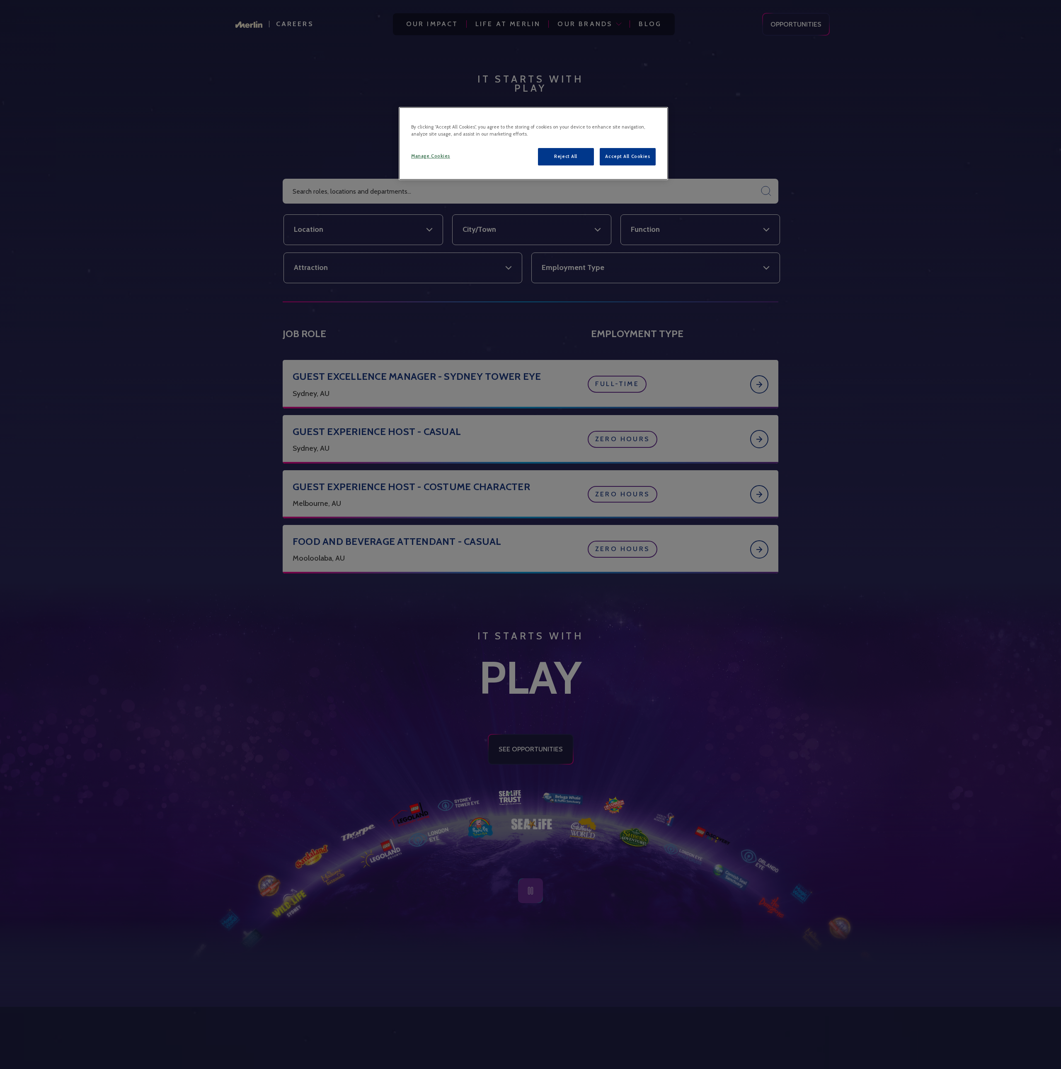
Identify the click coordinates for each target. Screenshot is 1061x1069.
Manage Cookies (430, 156)
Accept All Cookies (627, 156)
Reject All (565, 156)
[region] (533, 143)
